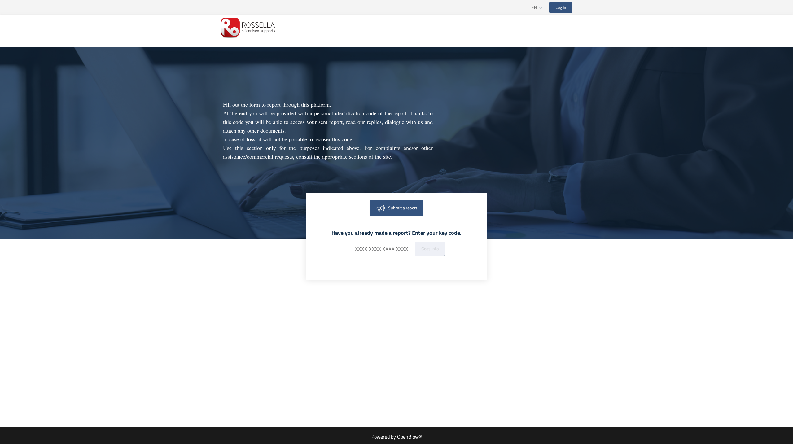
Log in (560, 7)
